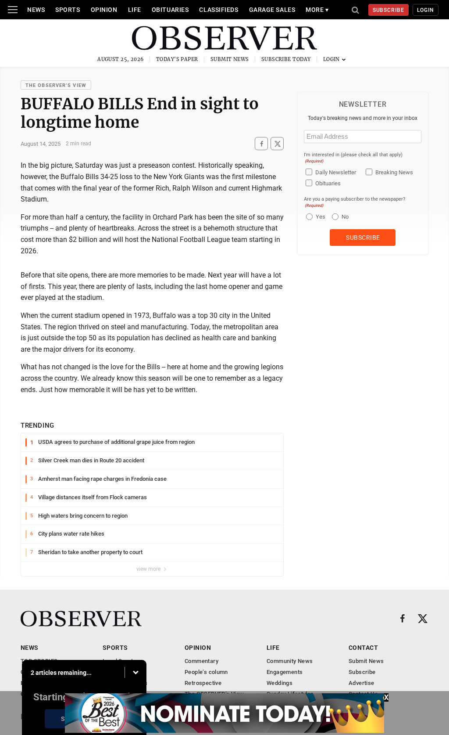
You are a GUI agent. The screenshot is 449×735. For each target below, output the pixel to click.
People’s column (206, 672)
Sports (67, 9)
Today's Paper (177, 59)
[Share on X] (277, 144)
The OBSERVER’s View (55, 85)
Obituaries (170, 9)
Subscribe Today (286, 59)
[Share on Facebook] (261, 144)
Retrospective (203, 683)
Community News (290, 661)
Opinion (104, 9)
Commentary (201, 661)
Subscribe (389, 10)
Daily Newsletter (335, 172)
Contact (363, 647)
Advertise (361, 683)
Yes (319, 216)
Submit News (229, 59)
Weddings (279, 683)
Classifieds (218, 9)
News (36, 9)
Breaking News (394, 172)
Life (134, 9)
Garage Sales (272, 9)
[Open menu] (13, 10)
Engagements (285, 672)
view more (149, 569)
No (345, 216)
